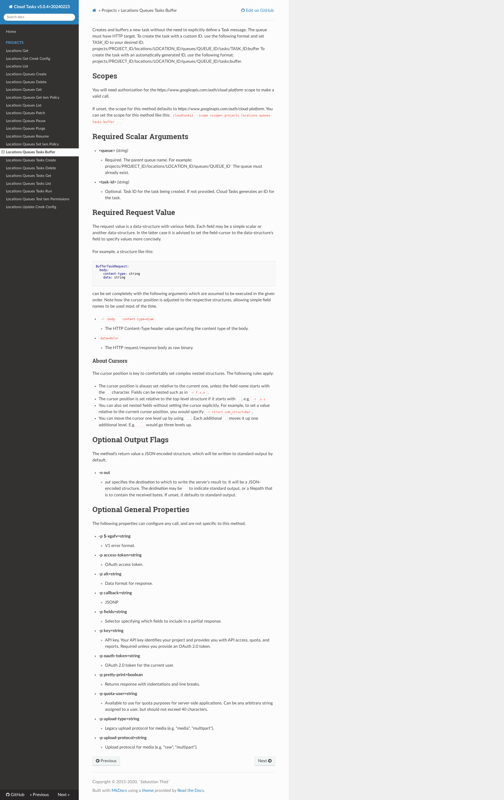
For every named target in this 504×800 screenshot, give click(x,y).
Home (11, 32)
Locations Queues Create (26, 74)
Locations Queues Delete (26, 82)
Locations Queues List (23, 105)
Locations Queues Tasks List (28, 184)
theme (148, 790)
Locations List (17, 66)
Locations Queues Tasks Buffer (30, 152)
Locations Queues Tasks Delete (31, 168)
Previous (108, 761)
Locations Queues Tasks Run (29, 191)
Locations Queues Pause (25, 121)
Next (263, 761)
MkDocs (119, 790)
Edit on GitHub (259, 10)
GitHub (17, 795)
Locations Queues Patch (25, 113)
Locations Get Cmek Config (28, 59)
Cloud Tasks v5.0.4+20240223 (41, 7)
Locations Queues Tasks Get (28, 176)
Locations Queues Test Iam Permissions (37, 199)
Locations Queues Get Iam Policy (32, 97)
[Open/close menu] (3, 152)
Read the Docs (190, 790)
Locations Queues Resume (27, 136)
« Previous (39, 795)
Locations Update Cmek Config (31, 207)
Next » (64, 795)
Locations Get (17, 51)
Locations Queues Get (24, 90)
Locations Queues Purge (25, 128)
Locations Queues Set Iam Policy (32, 144)
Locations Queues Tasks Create (31, 160)
